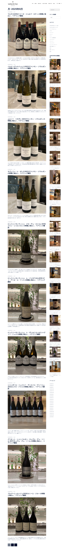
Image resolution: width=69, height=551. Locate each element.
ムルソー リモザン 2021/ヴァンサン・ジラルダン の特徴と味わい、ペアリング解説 (26, 120)
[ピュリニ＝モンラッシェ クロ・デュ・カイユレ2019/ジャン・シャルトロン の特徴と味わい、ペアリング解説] (27, 248)
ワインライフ (52, 42)
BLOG (54, 3)
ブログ (14, 64)
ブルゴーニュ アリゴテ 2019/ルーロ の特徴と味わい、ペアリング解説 (55, 359)
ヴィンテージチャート (53, 44)
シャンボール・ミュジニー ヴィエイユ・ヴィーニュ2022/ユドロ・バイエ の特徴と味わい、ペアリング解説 (26, 386)
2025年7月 (51, 397)
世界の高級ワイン (53, 46)
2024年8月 (52, 402)
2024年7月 (51, 404)
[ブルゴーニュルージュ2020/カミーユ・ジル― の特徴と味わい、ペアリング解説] (27, 516)
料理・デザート (52, 49)
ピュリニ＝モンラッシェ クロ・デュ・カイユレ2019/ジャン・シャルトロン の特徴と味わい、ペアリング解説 (27, 225)
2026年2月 (52, 385)
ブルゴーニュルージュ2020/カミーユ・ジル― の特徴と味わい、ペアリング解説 (26, 494)
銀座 (50, 51)
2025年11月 (52, 390)
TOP (32, 3)
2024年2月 (52, 406)
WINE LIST (39, 3)
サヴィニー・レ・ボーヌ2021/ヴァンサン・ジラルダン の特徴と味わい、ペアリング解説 (27, 172)
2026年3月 (52, 383)
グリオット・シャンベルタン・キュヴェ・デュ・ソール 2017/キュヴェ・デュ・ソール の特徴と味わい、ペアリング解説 (26, 441)
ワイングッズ (52, 39)
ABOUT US (50, 3)
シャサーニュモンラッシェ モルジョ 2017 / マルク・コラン (55, 100)
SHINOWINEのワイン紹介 (54, 25)
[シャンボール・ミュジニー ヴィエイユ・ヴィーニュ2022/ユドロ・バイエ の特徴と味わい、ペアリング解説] (27, 409)
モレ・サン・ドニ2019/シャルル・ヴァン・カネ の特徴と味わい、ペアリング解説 (55, 233)
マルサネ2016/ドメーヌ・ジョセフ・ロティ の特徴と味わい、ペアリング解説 (27, 15)
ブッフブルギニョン (53, 29)
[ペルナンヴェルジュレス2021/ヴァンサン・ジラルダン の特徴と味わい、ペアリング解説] (27, 89)
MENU (36, 3)
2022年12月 (52, 411)
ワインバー (51, 41)
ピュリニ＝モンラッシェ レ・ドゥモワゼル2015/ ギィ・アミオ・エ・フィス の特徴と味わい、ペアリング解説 (26, 280)
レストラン (51, 32)
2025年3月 (52, 399)
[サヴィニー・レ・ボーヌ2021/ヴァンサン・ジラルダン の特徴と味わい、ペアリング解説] (27, 194)
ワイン (51, 35)
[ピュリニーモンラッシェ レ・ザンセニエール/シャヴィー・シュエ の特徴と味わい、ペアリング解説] (27, 355)
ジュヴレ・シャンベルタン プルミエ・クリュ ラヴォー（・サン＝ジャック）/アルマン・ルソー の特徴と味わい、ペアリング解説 (55, 203)
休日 (50, 48)
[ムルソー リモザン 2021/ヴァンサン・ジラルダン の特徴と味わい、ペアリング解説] (27, 141)
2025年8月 (52, 395)
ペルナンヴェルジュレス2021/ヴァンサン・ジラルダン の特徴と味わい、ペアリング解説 (27, 67)
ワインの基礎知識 (53, 37)
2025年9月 (52, 394)
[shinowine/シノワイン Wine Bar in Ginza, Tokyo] (13, 3)
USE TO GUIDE (44, 3)
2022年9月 (52, 416)
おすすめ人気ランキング (54, 27)
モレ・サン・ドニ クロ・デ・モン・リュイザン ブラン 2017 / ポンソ (55, 85)
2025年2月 (52, 401)
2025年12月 (52, 389)
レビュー (51, 34)
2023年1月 (51, 409)
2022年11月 (52, 413)
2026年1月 (51, 387)
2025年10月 (52, 392)
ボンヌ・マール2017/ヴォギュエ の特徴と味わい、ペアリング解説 (55, 219)
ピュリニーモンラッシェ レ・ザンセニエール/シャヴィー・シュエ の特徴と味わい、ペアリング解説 (26, 333)
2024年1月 (51, 408)
